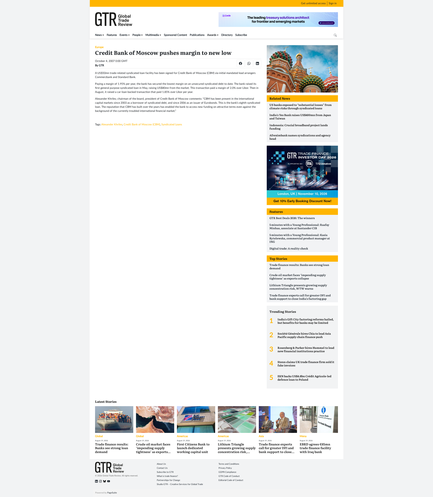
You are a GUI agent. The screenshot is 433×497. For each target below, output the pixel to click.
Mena (303, 436)
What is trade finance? (167, 476)
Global (99, 436)
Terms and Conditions (229, 464)
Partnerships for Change (168, 480)
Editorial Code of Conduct (231, 480)
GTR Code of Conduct (229, 476)
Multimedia (152, 35)
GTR (101, 65)
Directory (227, 35)
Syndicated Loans (171, 124)
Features (112, 35)
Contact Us (162, 468)
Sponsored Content (175, 35)
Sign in (333, 3)
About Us (161, 464)
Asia (261, 436)
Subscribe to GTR (165, 472)
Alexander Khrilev (111, 124)
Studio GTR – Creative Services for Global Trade (180, 484)
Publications (197, 35)
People (136, 35)
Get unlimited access (313, 3)
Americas (182, 436)
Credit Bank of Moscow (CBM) (142, 124)
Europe (99, 47)
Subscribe (241, 35)
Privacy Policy (225, 468)
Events (124, 35)
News (98, 35)
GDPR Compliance (227, 472)
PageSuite (112, 493)
